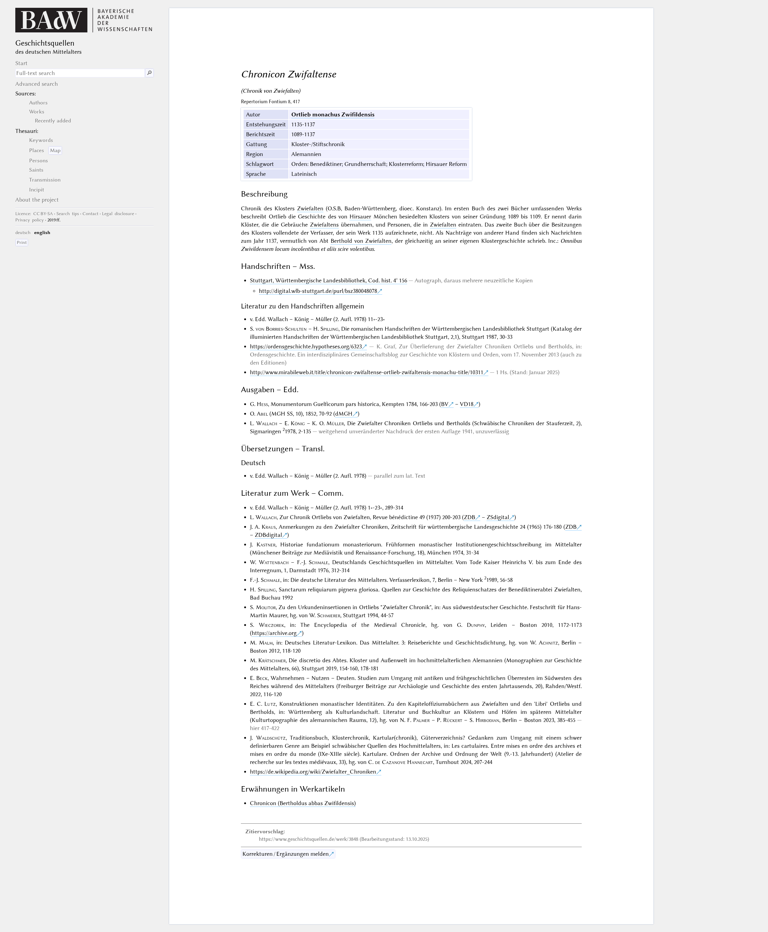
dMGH (343, 413)
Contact (90, 213)
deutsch (23, 232)
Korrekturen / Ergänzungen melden (285, 853)
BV (444, 404)
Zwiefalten (310, 208)
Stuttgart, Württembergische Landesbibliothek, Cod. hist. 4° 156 (328, 280)
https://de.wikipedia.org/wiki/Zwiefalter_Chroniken (313, 771)
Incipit (36, 189)
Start (21, 63)
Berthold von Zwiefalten (361, 240)
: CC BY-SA (34, 213)
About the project (37, 199)
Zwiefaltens (324, 224)
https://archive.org (274, 633)
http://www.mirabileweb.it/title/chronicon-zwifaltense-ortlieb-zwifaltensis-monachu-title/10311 (366, 372)
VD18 (466, 404)
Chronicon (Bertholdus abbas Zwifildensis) (303, 803)
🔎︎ (149, 73)
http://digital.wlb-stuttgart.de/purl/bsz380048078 (318, 290)
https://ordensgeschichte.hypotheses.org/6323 (306, 346)
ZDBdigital (268, 534)
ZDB (469, 517)
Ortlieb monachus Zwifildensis (332, 114)
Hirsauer (360, 216)
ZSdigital (498, 517)
